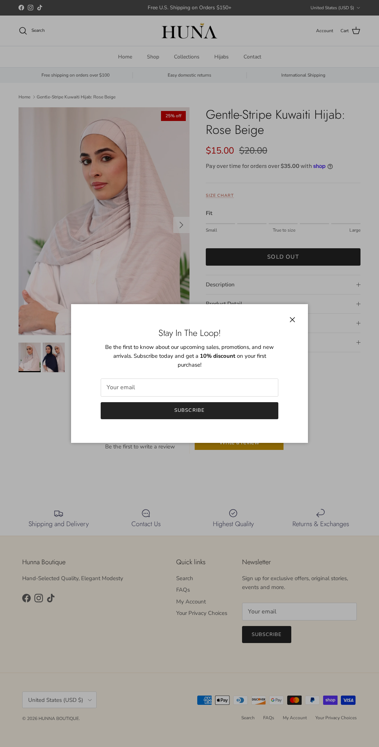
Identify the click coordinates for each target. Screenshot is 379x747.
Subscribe (189, 410)
